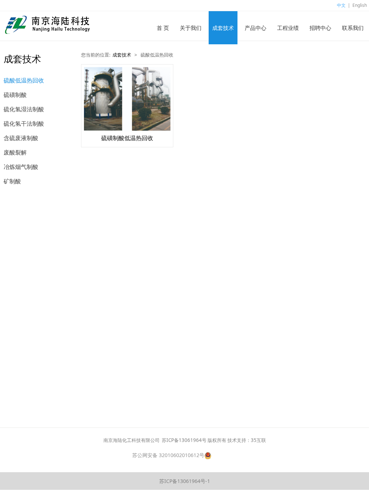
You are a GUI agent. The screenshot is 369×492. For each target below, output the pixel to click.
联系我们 (353, 27)
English (359, 5)
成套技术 (223, 27)
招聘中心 (320, 27)
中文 (341, 5)
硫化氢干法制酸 (24, 124)
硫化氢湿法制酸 (24, 109)
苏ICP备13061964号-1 (184, 481)
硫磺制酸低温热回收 (127, 138)
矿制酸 (12, 181)
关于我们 (190, 27)
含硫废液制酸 (21, 138)
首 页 (163, 27)
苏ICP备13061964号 (184, 440)
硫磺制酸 (15, 95)
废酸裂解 (15, 152)
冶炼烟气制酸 (21, 167)
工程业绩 (288, 27)
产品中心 (255, 27)
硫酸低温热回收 (24, 80)
